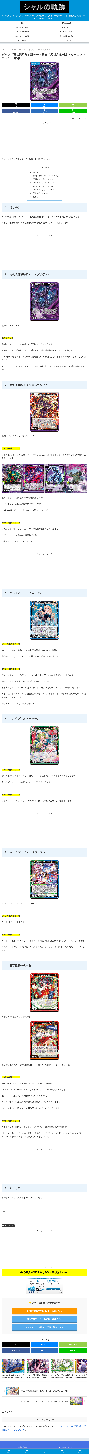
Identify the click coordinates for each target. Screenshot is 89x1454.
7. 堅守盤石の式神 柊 (39, 193)
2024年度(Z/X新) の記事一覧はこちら (44, 1311)
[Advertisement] (44, 139)
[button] (83, 1369)
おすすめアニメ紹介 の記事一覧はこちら (44, 1327)
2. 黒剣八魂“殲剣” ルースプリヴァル (44, 176)
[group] (14, 1369)
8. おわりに (35, 197)
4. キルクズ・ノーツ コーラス (42, 183)
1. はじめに (35, 172)
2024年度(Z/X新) (9, 1226)
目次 (41, 167)
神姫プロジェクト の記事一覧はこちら (44, 1319)
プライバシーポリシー (66, 1447)
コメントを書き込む (44, 1419)
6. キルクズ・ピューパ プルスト (43, 190)
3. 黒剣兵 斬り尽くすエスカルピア (44, 179)
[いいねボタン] (4, 1211)
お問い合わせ (22, 1447)
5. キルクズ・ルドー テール (41, 186)
